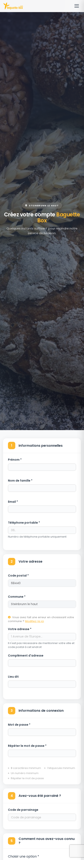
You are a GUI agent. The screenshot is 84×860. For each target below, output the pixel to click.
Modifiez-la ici (34, 621)
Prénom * (15, 460)
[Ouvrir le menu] (77, 6)
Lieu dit (13, 677)
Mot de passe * (19, 725)
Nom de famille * (20, 481)
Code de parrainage (23, 810)
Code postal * (18, 575)
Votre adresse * (19, 629)
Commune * (16, 597)
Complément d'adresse (25, 655)
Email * (13, 502)
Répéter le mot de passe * (27, 746)
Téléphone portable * (24, 523)
